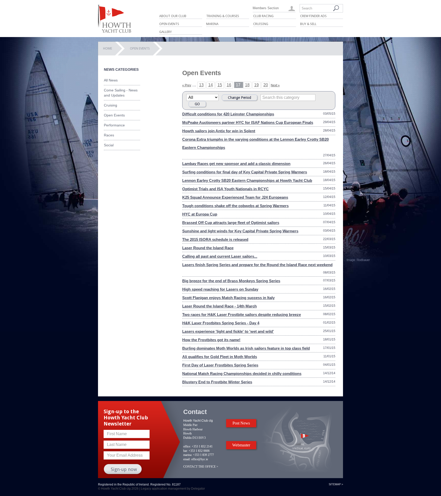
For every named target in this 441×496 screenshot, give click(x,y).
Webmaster (241, 445)
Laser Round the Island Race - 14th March (219, 306)
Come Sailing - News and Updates (121, 92)
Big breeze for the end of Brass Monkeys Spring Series (231, 281)
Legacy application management (163, 488)
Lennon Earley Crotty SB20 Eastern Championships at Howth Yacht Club (247, 180)
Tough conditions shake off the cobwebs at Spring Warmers (235, 206)
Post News (241, 423)
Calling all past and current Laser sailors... (219, 256)
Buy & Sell (308, 24)
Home (107, 48)
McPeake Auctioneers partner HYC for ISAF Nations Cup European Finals (247, 122)
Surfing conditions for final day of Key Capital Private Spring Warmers (244, 172)
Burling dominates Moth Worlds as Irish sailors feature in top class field (246, 348)
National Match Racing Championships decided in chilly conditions (241, 373)
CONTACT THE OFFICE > (200, 466)
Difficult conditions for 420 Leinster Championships (228, 114)
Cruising (260, 24)
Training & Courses (222, 16)
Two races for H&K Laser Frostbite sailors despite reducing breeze (241, 314)
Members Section (266, 8)
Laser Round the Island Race (208, 248)
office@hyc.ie (199, 459)
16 (229, 85)
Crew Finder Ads (313, 16)
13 (201, 85)
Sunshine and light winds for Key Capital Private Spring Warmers (240, 231)
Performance (114, 125)
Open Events (169, 24)
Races (109, 135)
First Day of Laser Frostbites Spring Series (220, 365)
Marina (212, 24)
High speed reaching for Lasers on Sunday (220, 289)
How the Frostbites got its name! (211, 340)
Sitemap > (336, 484)
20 (265, 85)
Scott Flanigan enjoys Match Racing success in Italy (228, 298)
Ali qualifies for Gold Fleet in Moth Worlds (219, 357)
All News (111, 80)
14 (210, 85)
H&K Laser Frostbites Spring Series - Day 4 (220, 323)
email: (186, 459)
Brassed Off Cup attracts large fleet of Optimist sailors (230, 222)
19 (256, 85)
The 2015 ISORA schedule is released (215, 239)
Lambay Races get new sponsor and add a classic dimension (236, 163)
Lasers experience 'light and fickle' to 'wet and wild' (228, 331)
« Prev (186, 85)
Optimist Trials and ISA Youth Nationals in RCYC (225, 189)
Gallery (165, 32)
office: (187, 446)
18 (247, 85)
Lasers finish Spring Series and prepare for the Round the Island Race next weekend (257, 265)
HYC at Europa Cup (199, 214)
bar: (185, 451)
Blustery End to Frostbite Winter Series (217, 382)
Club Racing (263, 16)
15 (219, 85)
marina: (187, 455)
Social (109, 145)
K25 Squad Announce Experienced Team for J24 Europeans (235, 197)
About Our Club (172, 16)
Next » (275, 85)
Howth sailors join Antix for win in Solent (218, 131)
